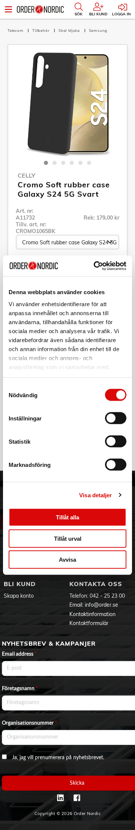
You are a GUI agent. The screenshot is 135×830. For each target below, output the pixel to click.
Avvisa (67, 559)
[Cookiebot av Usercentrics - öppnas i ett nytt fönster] (95, 266)
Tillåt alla (67, 517)
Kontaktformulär (88, 623)
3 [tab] (63, 163)
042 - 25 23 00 (107, 595)
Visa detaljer (95, 495)
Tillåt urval (67, 538)
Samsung (98, 30)
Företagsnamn (20, 688)
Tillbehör (41, 30)
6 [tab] (89, 163)
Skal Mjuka (69, 30)
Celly (26, 175)
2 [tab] (54, 163)
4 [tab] (72, 163)
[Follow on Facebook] (77, 798)
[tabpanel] (67, 104)
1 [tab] (46, 163)
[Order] (40, 9)
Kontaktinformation (92, 614)
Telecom (16, 30)
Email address (19, 654)
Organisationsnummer (29, 723)
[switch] (115, 418)
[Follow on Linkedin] (60, 798)
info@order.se (101, 604)
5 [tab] (80, 163)
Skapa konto (19, 595)
